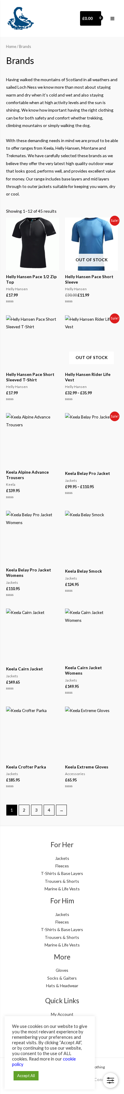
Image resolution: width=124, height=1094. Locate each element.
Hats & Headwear (62, 985)
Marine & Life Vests (62, 888)
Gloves (62, 970)
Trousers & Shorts (62, 881)
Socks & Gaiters (62, 978)
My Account (62, 1014)
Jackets (62, 858)
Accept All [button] (26, 1075)
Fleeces (62, 865)
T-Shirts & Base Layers (62, 873)
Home (11, 46)
